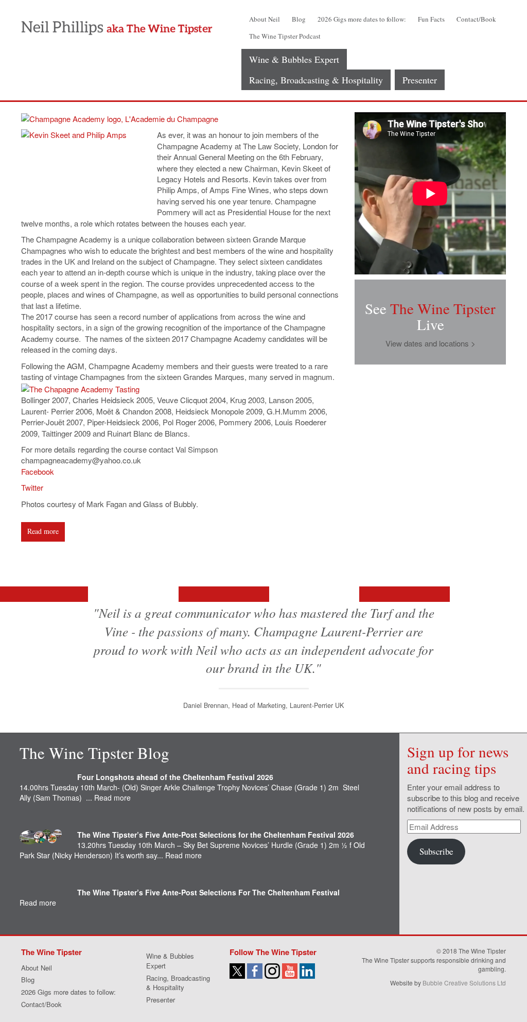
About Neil (264, 19)
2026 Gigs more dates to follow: (362, 19)
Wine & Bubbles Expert (294, 59)
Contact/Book (476, 19)
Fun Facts (431, 19)
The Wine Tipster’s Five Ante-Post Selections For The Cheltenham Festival (208, 892)
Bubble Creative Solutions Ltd (464, 982)
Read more (43, 531)
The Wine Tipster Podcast (285, 36)
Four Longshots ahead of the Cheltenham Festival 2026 (175, 777)
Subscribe (436, 851)
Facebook (37, 471)
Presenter (419, 80)
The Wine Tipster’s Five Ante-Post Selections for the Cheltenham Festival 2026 (215, 834)
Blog (299, 19)
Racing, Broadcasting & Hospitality (316, 80)
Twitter (32, 487)
